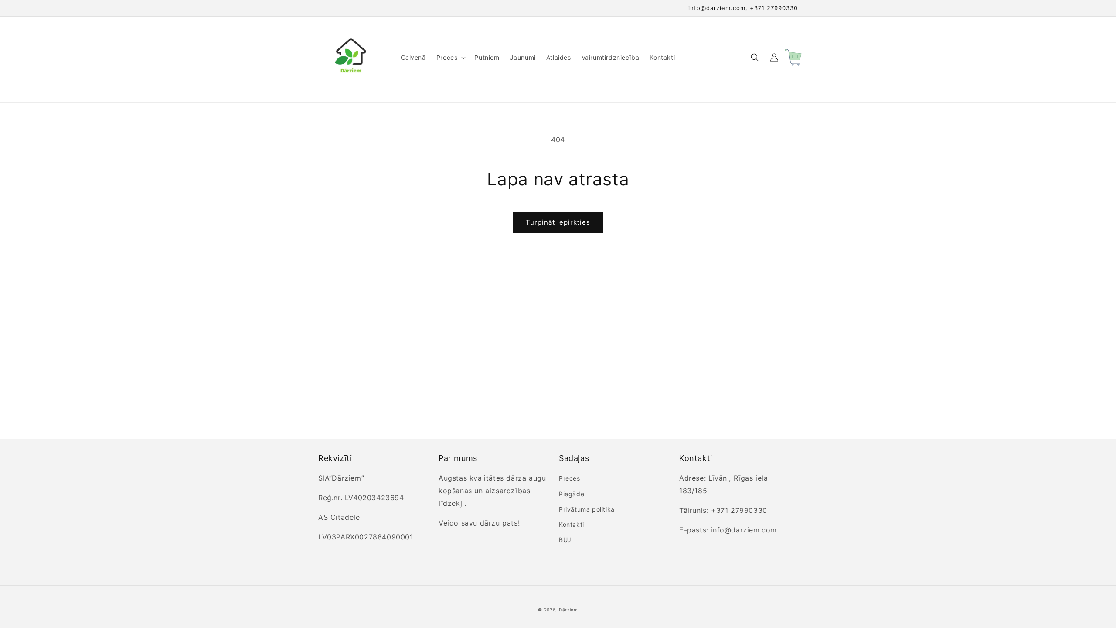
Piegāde (571, 494)
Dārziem (568, 609)
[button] (450, 57)
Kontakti (571, 524)
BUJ (565, 539)
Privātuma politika (587, 509)
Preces (569, 478)
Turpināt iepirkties (558, 222)
